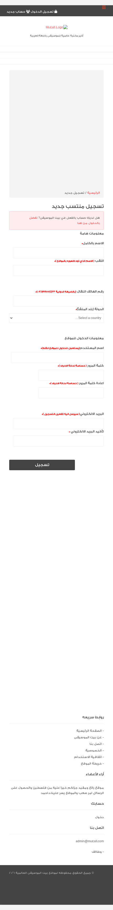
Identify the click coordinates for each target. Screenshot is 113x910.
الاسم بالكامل (93, 243)
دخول (99, 817)
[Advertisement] (56, 131)
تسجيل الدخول (42, 11)
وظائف (97, 852)
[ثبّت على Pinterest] (56, 898)
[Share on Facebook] (101, 882)
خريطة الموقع (91, 763)
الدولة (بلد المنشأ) (90, 309)
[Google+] (101, 890)
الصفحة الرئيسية (89, 731)
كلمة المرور (81, 365)
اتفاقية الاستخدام (88, 757)
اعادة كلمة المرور (76, 383)
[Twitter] (101, 874)
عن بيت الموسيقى (88, 737)
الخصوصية (93, 750)
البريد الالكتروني (73, 414)
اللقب (79, 261)
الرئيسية (93, 193)
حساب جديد (16, 11)
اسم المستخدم (72, 348)
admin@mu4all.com (90, 841)
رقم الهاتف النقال (69, 291)
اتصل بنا (96, 744)
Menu (104, 6)
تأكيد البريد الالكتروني (86, 431)
